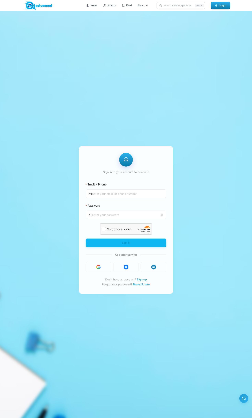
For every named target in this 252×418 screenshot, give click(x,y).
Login (222, 5)
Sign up (142, 279)
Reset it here (141, 284)
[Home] (40, 6)
